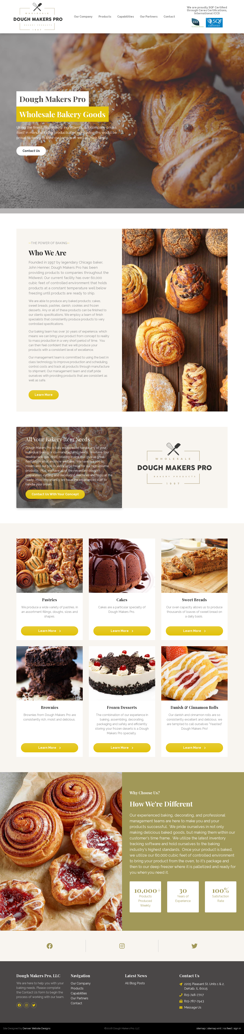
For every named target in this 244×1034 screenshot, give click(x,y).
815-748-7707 (194, 995)
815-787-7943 (194, 1001)
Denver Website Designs (36, 1028)
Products (105, 16)
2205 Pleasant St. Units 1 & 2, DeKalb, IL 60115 (204, 986)
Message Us (192, 1007)
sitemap (200, 1028)
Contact (169, 16)
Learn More (44, 395)
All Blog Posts (135, 983)
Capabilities (125, 16)
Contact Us (31, 151)
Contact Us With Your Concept (55, 494)
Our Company (83, 16)
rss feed (227, 1028)
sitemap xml (214, 1028)
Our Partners (148, 16)
